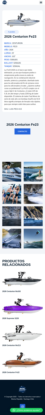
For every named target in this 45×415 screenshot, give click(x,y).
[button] (41, 2)
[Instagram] (22, 407)
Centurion (17, 43)
